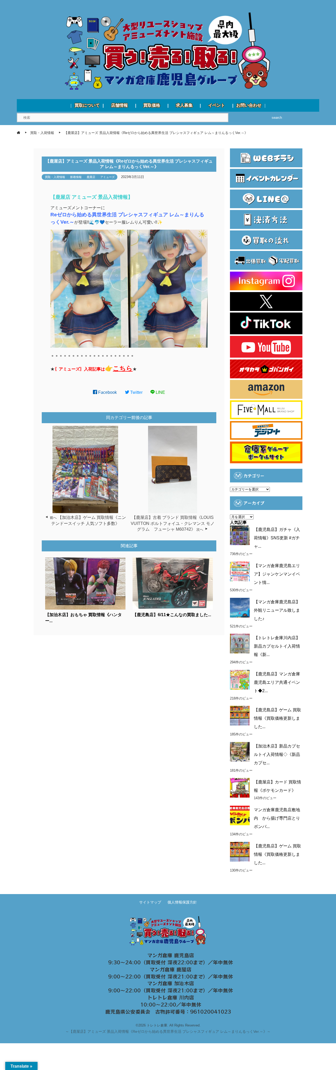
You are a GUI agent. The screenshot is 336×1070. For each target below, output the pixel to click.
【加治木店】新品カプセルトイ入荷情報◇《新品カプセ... (277, 754)
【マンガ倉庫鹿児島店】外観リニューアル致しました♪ (277, 610)
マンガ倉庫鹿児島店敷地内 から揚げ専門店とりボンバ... (277, 818)
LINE (160, 392)
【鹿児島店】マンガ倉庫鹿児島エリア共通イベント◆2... (277, 682)
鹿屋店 (91, 177)
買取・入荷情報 (55, 177)
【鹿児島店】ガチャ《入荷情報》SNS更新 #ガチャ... (277, 538)
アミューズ (107, 177)
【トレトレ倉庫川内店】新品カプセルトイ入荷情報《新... (277, 646)
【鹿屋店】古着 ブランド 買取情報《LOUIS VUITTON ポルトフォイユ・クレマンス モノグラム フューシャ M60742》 (172, 523)
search (277, 118)
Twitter (136, 392)
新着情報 (76, 177)
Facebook (107, 392)
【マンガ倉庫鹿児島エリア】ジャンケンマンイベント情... (277, 574)
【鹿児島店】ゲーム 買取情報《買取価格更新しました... (277, 718)
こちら (123, 368)
